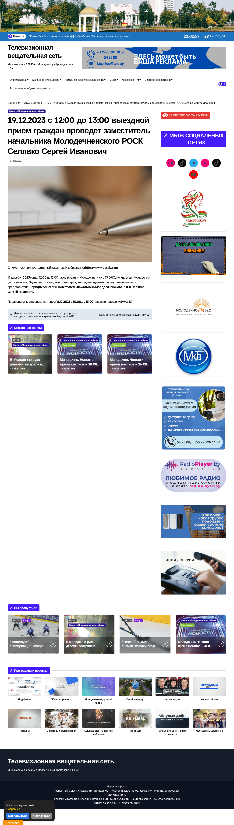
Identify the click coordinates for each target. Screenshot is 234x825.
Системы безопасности (157, 79)
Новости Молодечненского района (26, 111)
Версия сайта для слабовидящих (188, 115)
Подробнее (13, 809)
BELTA (16, 340)
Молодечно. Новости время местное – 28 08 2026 (78, 364)
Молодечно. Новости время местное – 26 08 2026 (128, 364)
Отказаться (41, 816)
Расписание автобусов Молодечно (29, 88)
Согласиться (18, 816)
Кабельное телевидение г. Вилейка (84, 79)
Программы (69, 345)
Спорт (26, 620)
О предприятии (18, 79)
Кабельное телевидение (45, 79)
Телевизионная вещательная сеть (61, 761)
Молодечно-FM (130, 79)
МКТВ (113, 79)
